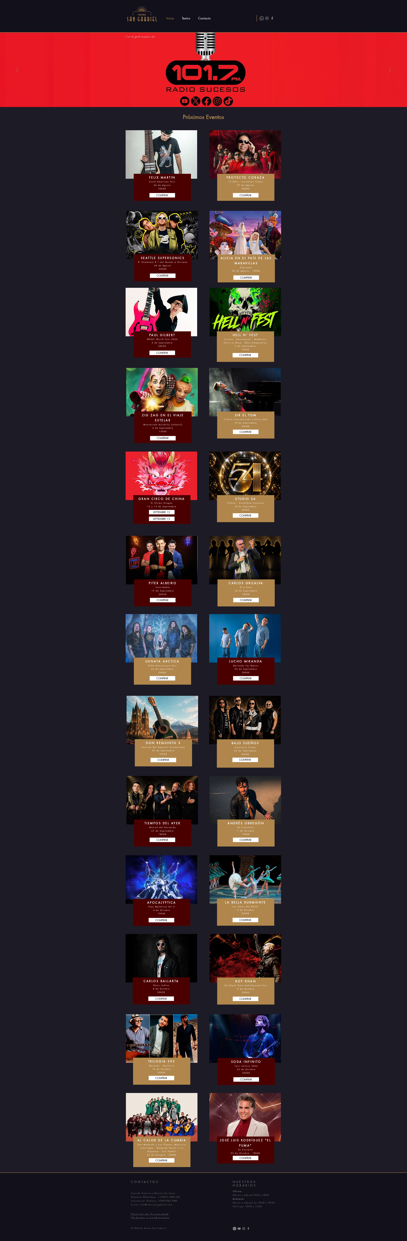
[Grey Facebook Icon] (272, 18)
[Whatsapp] (262, 18)
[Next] (389, 70)
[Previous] (17, 70)
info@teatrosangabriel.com (156, 1204)
